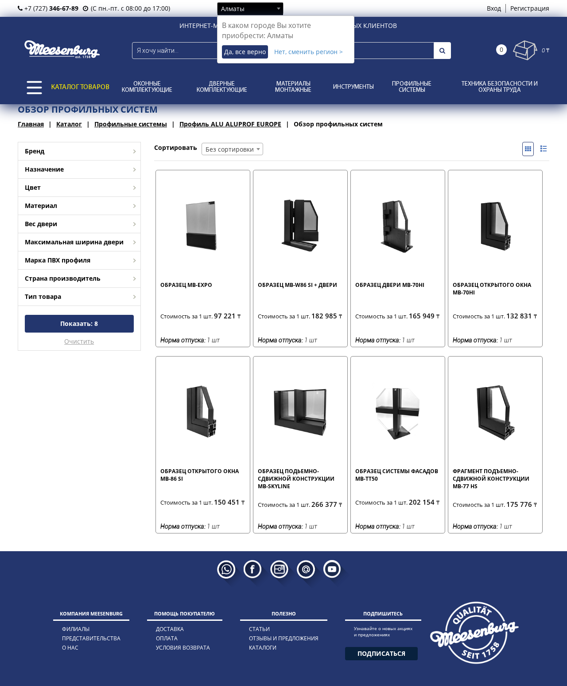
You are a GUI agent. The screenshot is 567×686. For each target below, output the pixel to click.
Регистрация (529, 8)
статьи (259, 629)
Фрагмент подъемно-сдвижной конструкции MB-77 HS (491, 478)
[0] (525, 50)
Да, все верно (245, 51)
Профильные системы (411, 87)
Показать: (79, 323)
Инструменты (353, 87)
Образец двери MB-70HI (389, 285)
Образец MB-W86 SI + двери (297, 285)
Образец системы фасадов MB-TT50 (396, 474)
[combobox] (250, 8)
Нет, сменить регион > (308, 51)
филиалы (75, 629)
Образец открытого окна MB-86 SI (199, 474)
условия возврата (183, 647)
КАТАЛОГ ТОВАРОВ (80, 87)
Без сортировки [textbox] (230, 149)
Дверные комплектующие (222, 87)
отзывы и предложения (283, 638)
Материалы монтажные (293, 87)
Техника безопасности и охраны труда (500, 87)
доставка (170, 629)
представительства (91, 638)
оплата (167, 638)
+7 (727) (50, 8)
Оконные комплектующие (147, 87)
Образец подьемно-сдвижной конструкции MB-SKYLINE (296, 478)
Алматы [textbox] (233, 8)
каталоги (262, 647)
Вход (494, 8)
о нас (70, 647)
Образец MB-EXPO (186, 285)
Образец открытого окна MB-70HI (492, 288)
